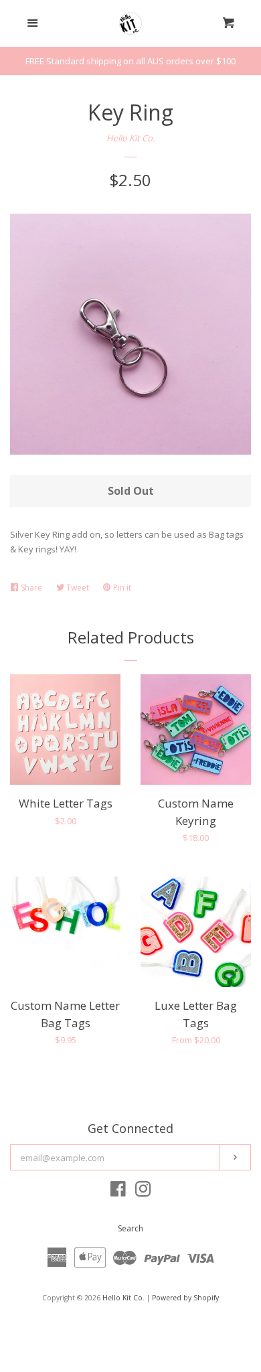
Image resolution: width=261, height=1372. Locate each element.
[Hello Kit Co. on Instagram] (143, 1192)
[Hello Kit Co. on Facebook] (118, 1192)
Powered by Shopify (185, 1297)
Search (130, 1228)
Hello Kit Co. (130, 138)
